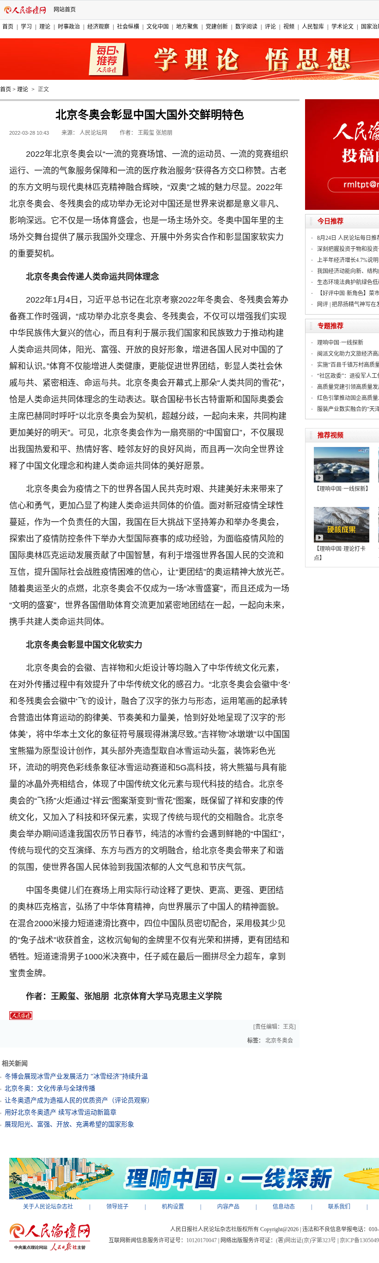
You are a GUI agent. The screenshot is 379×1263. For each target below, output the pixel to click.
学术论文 (342, 27)
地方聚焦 (187, 27)
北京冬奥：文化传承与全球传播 (50, 1088)
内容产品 (228, 1206)
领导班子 (117, 1206)
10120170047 (201, 1240)
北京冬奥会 (279, 1040)
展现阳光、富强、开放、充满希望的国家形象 (69, 1124)
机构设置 (173, 1206)
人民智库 (313, 27)
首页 (7, 27)
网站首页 (65, 9)
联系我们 (339, 1206)
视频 (288, 27)
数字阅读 (246, 27)
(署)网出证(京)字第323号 (306, 1240)
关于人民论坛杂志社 (48, 1206)
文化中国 (158, 27)
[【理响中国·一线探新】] (341, 450)
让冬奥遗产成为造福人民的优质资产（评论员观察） (79, 1100)
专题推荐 (330, 325)
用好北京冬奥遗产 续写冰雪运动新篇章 (60, 1112)
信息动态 (284, 1206)
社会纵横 (128, 27)
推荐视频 (330, 435)
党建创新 (217, 27)
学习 (26, 27)
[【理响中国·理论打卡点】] (341, 510)
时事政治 (69, 27)
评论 (270, 27)
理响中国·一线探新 (340, 343)
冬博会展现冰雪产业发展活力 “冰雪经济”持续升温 (76, 1076)
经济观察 (98, 27)
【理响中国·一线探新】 (342, 489)
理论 (44, 27)
